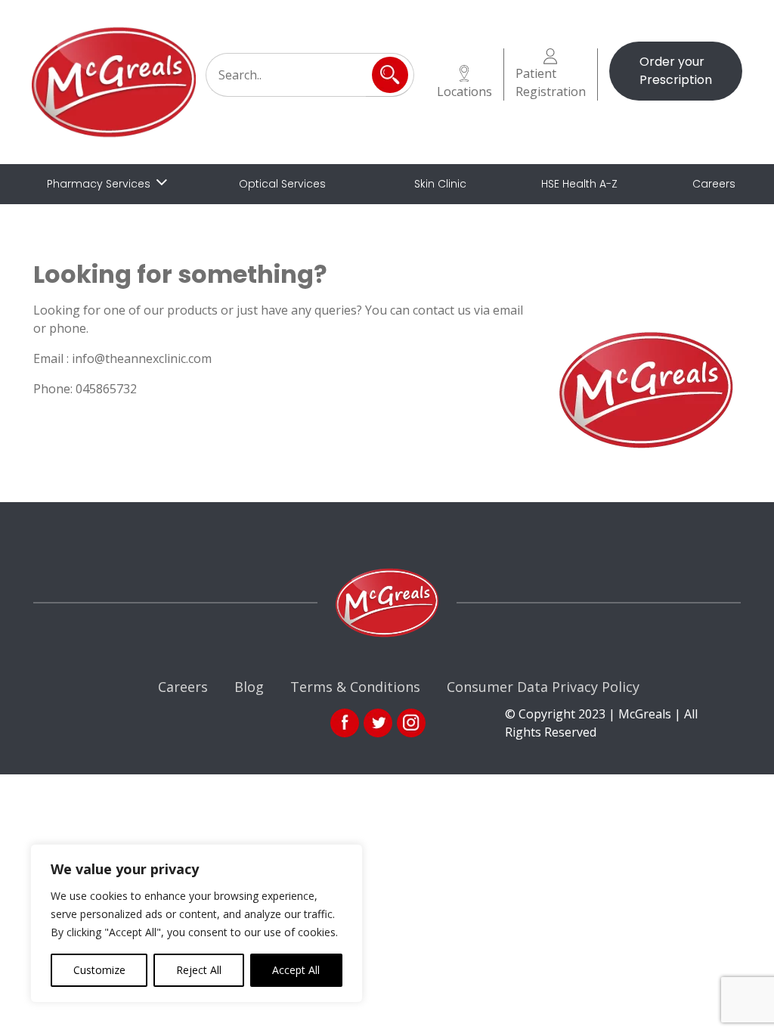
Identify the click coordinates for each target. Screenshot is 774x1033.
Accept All (296, 970)
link (378, 723)
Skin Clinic (440, 183)
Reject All (198, 970)
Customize (99, 970)
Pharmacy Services (98, 183)
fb (344, 723)
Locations (464, 91)
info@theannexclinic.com (142, 358)
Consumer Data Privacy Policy (543, 687)
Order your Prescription (675, 70)
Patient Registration (550, 82)
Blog (249, 687)
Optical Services (282, 183)
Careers (713, 183)
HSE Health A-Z (579, 183)
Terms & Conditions (355, 687)
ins (411, 723)
